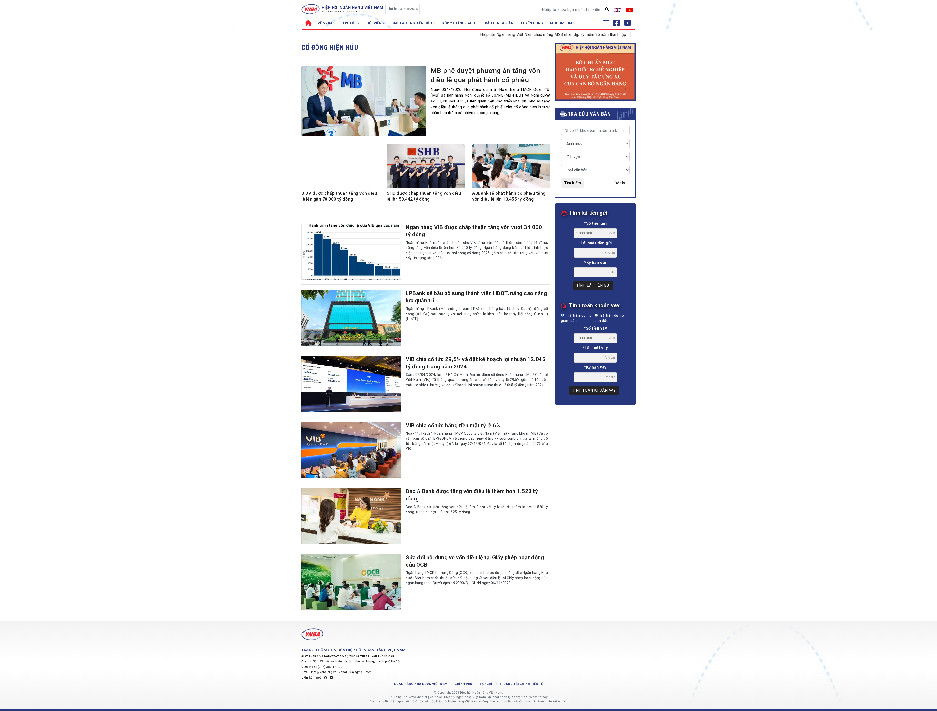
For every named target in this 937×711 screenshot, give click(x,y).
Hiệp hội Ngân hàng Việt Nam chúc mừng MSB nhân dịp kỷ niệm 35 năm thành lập (526, 34)
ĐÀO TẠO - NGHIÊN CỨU (412, 23)
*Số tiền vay (595, 328)
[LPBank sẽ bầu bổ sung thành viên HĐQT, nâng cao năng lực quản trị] (351, 318)
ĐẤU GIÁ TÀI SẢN (499, 23)
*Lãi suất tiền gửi (595, 243)
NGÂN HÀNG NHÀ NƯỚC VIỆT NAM (421, 684)
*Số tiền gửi (595, 223)
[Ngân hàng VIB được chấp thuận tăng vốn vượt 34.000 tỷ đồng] (351, 252)
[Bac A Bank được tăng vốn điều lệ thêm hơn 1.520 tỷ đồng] (351, 516)
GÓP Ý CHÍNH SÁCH (459, 23)
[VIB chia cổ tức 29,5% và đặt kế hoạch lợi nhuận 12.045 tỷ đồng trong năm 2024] (351, 384)
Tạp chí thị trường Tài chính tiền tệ (511, 684)
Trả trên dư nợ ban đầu (609, 318)
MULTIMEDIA (561, 23)
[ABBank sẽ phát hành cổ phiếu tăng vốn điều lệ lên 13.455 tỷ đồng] (511, 167)
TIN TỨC (350, 23)
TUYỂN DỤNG (531, 23)
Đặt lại (620, 183)
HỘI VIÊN (375, 23)
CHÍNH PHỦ (463, 684)
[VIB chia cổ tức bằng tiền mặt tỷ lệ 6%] (351, 450)
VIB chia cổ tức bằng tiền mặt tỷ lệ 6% (453, 425)
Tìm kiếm (572, 183)
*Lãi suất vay (595, 347)
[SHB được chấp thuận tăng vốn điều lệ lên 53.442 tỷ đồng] (426, 167)
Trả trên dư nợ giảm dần (576, 318)
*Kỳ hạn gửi (595, 262)
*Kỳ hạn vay (595, 367)
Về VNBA (325, 23)
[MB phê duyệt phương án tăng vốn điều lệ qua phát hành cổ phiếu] (363, 102)
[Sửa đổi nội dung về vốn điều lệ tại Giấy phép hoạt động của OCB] (351, 582)
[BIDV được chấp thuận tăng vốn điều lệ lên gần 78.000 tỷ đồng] (340, 170)
